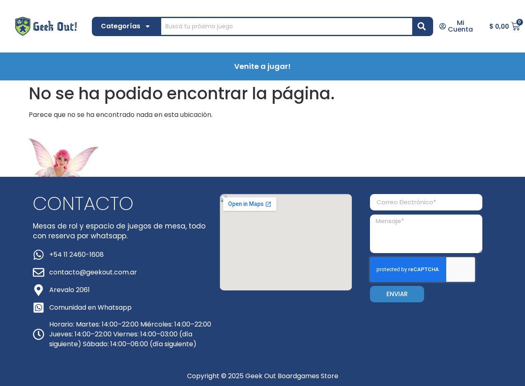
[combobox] (286, 26)
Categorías (120, 26)
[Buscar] (423, 26)
